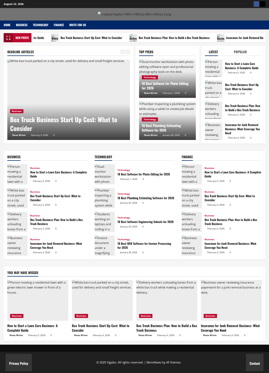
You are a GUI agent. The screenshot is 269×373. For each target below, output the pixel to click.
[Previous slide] (122, 52)
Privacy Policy (18, 363)
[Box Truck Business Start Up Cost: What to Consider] (68, 99)
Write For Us (77, 25)
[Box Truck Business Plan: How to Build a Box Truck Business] (166, 300)
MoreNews (154, 362)
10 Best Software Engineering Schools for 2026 (105, 222)
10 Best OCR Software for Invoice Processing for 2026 (105, 246)
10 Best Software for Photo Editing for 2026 (165, 85)
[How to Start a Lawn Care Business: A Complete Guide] (37, 300)
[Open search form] (264, 25)
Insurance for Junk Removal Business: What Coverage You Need (213, 131)
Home (7, 25)
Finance (59, 25)
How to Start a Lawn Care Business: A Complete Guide (213, 68)
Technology (40, 25)
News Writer (19, 135)
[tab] (211, 53)
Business (21, 25)
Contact (255, 363)
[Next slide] (127, 52)
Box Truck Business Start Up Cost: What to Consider (84, 37)
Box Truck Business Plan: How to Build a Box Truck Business (167, 37)
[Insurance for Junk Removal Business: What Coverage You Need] (231, 300)
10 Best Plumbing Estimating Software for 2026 (161, 127)
